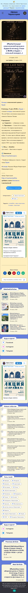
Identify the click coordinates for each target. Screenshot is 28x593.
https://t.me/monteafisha (9, 178)
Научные (6, 504)
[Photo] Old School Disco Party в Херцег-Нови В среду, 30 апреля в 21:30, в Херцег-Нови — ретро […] (14, 550)
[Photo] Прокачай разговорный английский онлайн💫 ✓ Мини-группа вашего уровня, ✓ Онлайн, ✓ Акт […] (16, 468)
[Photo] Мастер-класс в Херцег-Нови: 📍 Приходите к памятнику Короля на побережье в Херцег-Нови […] (18, 327)
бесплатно (15, 180)
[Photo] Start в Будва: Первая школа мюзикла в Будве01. (16, 446)
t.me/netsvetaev (19, 8)
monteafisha (11, 203)
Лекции (22, 513)
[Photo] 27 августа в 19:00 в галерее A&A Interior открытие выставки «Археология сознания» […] (16, 454)
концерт (9, 111)
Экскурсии (16, 480)
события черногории (9, 490)
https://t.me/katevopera (9, 156)
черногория (17, 205)
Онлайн (15, 497)
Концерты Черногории (18, 517)
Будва (7, 162)
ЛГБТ (5, 517)
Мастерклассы (18, 504)
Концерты (10, 205)
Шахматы (6, 484)
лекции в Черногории (10, 513)
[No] (26, 587)
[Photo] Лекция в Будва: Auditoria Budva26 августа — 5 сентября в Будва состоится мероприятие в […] (16, 440)
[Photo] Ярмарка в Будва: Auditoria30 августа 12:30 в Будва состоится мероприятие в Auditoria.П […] (18, 295)
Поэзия (6, 497)
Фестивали (7, 487)
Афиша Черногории (19, 195)
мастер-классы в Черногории (12, 507)
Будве (3, 105)
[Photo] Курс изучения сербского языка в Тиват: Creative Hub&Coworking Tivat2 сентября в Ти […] (17, 305)
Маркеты (6, 510)
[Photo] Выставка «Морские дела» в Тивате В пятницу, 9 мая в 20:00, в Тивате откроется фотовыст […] (14, 573)
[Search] (24, 13)
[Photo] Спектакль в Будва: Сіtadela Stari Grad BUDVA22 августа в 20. (16, 460)
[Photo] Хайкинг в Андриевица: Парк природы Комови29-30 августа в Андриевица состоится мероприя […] (17, 316)
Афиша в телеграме (15, 188)
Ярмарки (6, 480)
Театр (16, 487)
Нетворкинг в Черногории (11, 500)
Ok (14, 590)
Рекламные (7, 494)
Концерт (4, 102)
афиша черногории (20, 203)
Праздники (18, 494)
